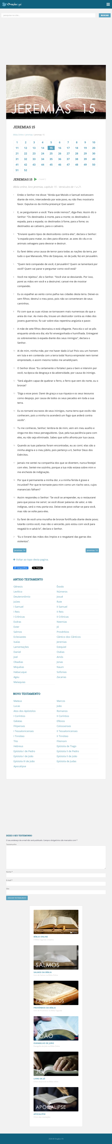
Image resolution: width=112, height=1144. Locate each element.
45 (51, 164)
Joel (16, 657)
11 (17, 148)
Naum (60, 667)
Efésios (61, 721)
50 (93, 164)
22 (25, 153)
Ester (16, 626)
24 (42, 153)
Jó (58, 626)
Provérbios (63, 631)
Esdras (17, 621)
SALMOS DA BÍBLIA (43, 972)
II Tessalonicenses (67, 731)
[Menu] (108, 4)
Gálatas (18, 721)
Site (7, 888)
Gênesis (18, 586)
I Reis (17, 611)
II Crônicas (63, 616)
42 (25, 164)
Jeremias (29, 134)
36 (59, 159)
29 (85, 153)
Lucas (17, 706)
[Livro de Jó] (56, 1064)
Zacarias (61, 677)
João (59, 706)
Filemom (62, 741)
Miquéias (19, 667)
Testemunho (11, 844)
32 (25, 159)
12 (25, 148)
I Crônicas (19, 616)
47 (68, 164)
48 (76, 164)
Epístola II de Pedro (68, 751)
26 (59, 153)
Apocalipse (20, 766)
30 (93, 153)
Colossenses (64, 726)
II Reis (60, 611)
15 (51, 148)
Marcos (61, 701)
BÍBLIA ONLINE (41, 936)
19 (85, 148)
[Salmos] (56, 957)
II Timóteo (62, 736)
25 (51, 153)
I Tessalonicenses (24, 731)
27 (68, 153)
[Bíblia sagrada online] (56, 922)
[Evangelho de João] (56, 1028)
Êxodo (60, 586)
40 (93, 159)
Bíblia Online (18, 134)
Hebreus (18, 746)
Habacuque (20, 672)
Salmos (18, 631)
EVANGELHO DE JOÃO (44, 1043)
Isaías (17, 641)
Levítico (18, 591)
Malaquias (19, 682)
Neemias (62, 621)
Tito (16, 741)
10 (93, 142)
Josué (60, 596)
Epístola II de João (67, 756)
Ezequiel (61, 646)
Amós (60, 657)
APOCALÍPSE (39, 1114)
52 (25, 170)
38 (76, 159)
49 (85, 164)
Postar (39, 568)
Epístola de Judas (66, 761)
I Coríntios (19, 716)
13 (34, 148)
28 (76, 153)
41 (17, 164)
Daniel (17, 652)
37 (68, 159)
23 (34, 153)
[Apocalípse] (56, 1099)
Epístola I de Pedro (24, 751)
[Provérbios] (56, 993)
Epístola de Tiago (66, 746)
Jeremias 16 (92, 550)
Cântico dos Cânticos (69, 636)
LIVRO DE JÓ (39, 1078)
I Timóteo (19, 736)
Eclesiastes (20, 636)
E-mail (9, 880)
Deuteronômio (22, 596)
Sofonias (62, 672)
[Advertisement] (56, 41)
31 (17, 159)
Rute (59, 601)
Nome (9, 872)
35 (51, 159)
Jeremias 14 (19, 550)
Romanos (62, 711)
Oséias (60, 652)
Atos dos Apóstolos (25, 711)
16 (59, 148)
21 (17, 153)
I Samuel (18, 606)
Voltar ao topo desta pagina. (32, 559)
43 (34, 164)
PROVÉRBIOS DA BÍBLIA (45, 1007)
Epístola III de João (24, 761)
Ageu (16, 677)
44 (42, 164)
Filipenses (19, 726)
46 (59, 164)
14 (42, 148)
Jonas (60, 662)
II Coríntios (63, 716)
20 (93, 148)
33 (34, 159)
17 (68, 148)
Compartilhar (22, 568)
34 (42, 159)
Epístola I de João (23, 756)
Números (62, 591)
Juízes (17, 601)
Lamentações (21, 646)
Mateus (18, 701)
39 (85, 159)
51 (17, 170)
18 (76, 148)
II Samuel (62, 606)
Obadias (18, 662)
